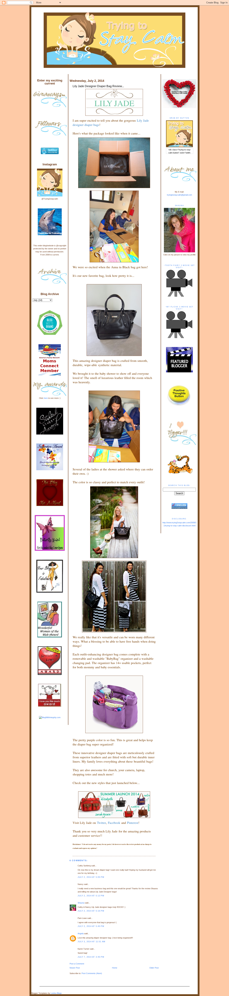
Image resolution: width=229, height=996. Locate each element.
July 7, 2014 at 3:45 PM (91, 957)
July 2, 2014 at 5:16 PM (91, 911)
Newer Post (75, 968)
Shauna (81, 903)
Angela (81, 933)
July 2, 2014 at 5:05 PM (91, 877)
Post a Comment (77, 964)
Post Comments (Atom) (92, 973)
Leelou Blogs (56, 993)
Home (114, 968)
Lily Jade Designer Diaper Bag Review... (98, 86)
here (46, 398)
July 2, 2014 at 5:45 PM (91, 926)
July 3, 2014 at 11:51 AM (91, 941)
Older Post (154, 968)
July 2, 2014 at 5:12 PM (91, 896)
